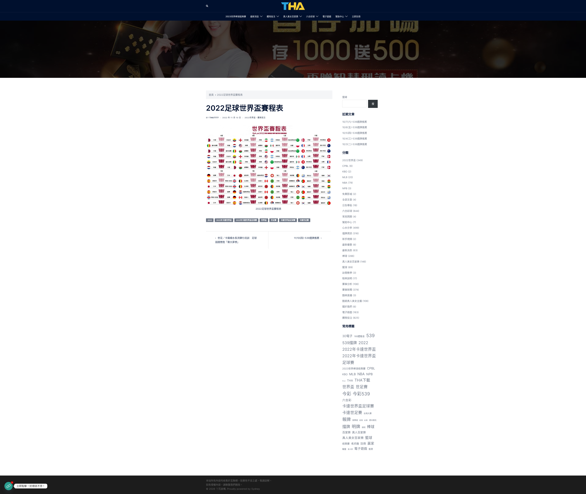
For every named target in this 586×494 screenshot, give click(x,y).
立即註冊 (356, 16)
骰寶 (371, 449)
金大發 (350, 449)
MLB (344, 177)
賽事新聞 (347, 289)
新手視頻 (347, 239)
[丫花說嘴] (293, 5)
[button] (207, 6)
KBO (344, 171)
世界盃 (264, 220)
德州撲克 (372, 420)
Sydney (255, 488)
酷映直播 (347, 295)
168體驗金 (359, 336)
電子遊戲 (327, 16)
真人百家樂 (359, 432)
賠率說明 (347, 278)
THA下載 (362, 380)
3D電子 (347, 336)
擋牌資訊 (347, 233)
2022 (210, 220)
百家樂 (346, 432)
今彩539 (361, 393)
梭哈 (363, 427)
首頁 (211, 94)
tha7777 (214, 117)
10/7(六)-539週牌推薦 (354, 121)
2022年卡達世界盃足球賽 (246, 220)
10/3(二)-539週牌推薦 (354, 144)
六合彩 (346, 400)
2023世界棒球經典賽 (236, 16)
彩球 (361, 420)
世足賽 (273, 220)
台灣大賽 (368, 413)
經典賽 (346, 443)
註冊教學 (347, 272)
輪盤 (344, 449)
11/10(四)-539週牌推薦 (306, 237)
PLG (343, 381)
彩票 (366, 420)
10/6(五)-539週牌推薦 (354, 127)
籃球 (344, 267)
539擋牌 (349, 342)
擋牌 (346, 426)
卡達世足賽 (304, 220)
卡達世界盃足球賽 (288, 220)
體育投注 (271, 16)
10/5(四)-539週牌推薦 (354, 132)
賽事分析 (347, 284)
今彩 (346, 393)
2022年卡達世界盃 (224, 220)
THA (350, 380)
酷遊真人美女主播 (352, 300)
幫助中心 (339, 16)
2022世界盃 (250, 117)
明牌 (356, 426)
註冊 (363, 443)
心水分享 (347, 227)
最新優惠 (347, 244)
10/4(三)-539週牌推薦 (354, 138)
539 (370, 335)
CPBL (345, 165)
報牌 (346, 419)
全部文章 (347, 199)
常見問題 (347, 216)
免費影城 (347, 193)
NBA (344, 182)
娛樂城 (355, 420)
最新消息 (254, 16)
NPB (344, 188)
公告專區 (347, 205)
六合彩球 (310, 16)
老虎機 (355, 443)
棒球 (344, 255)
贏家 (370, 443)
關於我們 (347, 306)
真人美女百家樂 (290, 16)
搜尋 (344, 97)
